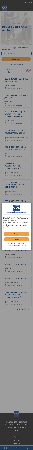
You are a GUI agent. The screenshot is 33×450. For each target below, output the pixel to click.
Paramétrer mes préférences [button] (16, 243)
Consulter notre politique (16, 246)
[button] (16, 239)
